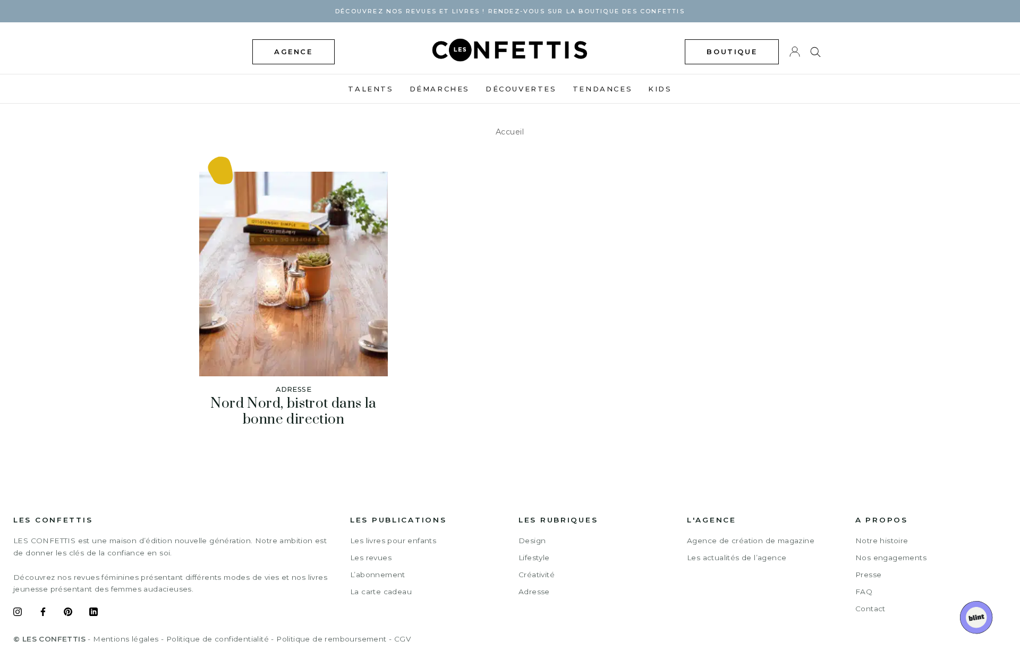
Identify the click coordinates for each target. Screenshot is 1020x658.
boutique (732, 51)
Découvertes (521, 89)
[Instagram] (17, 613)
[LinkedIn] (93, 613)
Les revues (371, 557)
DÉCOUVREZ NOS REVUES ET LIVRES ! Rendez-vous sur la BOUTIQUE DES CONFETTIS (510, 11)
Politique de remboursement (331, 639)
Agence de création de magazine (750, 540)
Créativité (536, 574)
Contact (870, 608)
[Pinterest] (68, 613)
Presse (868, 574)
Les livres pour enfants (393, 540)
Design (532, 540)
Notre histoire (881, 540)
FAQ (863, 591)
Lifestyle (534, 557)
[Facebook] (43, 613)
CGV (402, 639)
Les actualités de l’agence (736, 557)
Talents (370, 89)
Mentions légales (125, 639)
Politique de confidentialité (217, 639)
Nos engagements (890, 557)
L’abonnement (377, 574)
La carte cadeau (381, 591)
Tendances (602, 89)
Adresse (534, 591)
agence (293, 51)
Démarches (440, 89)
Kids (660, 89)
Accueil (510, 132)
